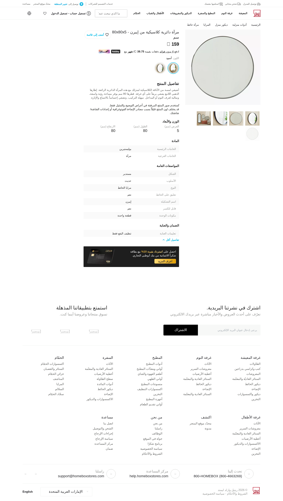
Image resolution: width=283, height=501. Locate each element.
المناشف (58, 378)
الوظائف (157, 433)
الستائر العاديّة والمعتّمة (246, 378)
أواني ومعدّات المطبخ (149, 368)
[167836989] (173, 68)
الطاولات (255, 363)
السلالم (59, 389)
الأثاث (207, 363)
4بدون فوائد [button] (167, 51)
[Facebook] (35, 473)
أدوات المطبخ (154, 363)
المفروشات (253, 373)
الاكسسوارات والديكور (99, 399)
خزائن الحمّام (56, 373)
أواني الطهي (154, 378)
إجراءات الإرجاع (103, 433)
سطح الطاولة (105, 378)
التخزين (255, 399)
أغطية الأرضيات (202, 373)
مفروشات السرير (200, 368)
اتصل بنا (108, 423)
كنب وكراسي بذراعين (247, 368)
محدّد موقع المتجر (200, 423)
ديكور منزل (221, 24)
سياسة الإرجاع (104, 438)
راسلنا (158, 428)
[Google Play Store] (64, 331)
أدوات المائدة (105, 384)
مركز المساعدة (104, 443)
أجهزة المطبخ (154, 399)
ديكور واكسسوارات (249, 394)
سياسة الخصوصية (151, 448)
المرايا (206, 24)
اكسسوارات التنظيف (149, 389)
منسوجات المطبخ (151, 384)
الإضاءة (256, 389)
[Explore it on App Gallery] (36, 331)
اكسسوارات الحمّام (52, 363)
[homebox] (255, 13)
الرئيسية (255, 24)
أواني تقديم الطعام (151, 404)
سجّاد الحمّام (56, 394)
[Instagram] (25, 473)
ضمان (109, 448)
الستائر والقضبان (54, 368)
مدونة (208, 428)
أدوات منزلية (239, 24)
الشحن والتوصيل (103, 428)
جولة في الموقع (152, 438)
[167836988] (160, 68)
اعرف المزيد (165, 261)
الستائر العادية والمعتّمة (197, 378)
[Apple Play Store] (93, 331)
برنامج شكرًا (155, 443)
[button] (45, 13)
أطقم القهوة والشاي (150, 373)
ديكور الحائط (252, 384)
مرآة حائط (193, 24)
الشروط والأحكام (152, 453)
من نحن (157, 423)
